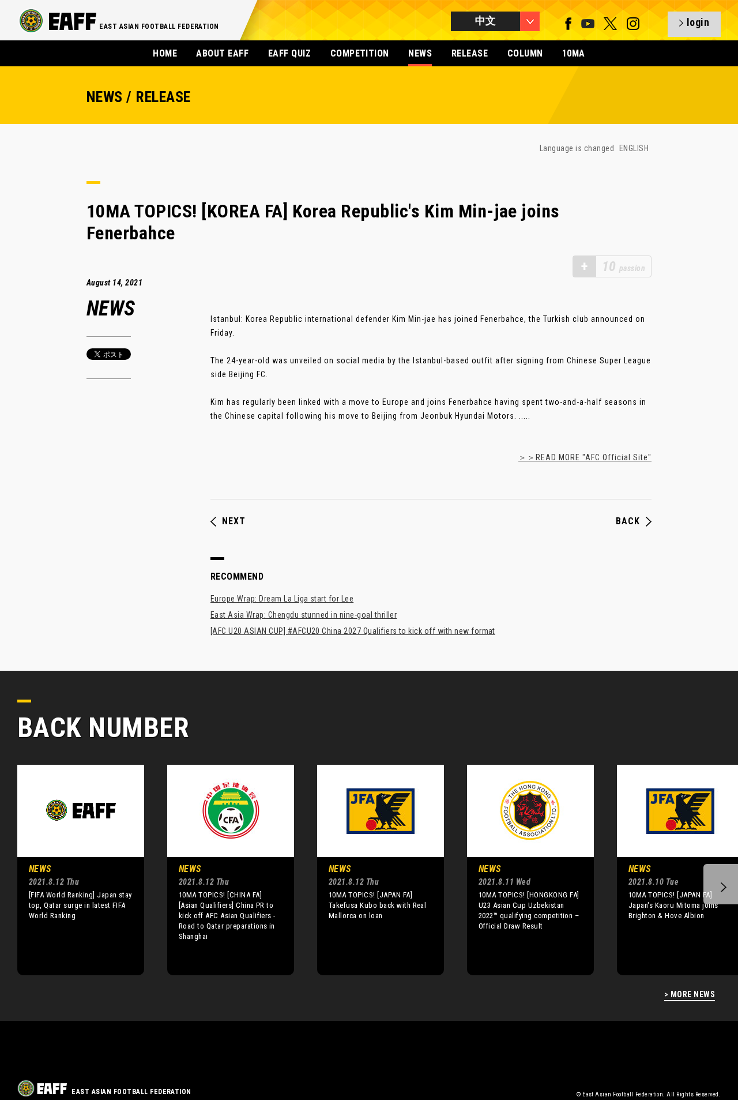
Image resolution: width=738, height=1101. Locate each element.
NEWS (420, 53)
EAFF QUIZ (289, 53)
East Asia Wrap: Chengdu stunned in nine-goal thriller (303, 614)
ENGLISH (634, 148)
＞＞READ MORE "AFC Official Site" (585, 457)
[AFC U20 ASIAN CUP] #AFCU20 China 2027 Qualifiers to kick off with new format (352, 631)
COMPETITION (359, 53)
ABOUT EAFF (222, 53)
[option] (72, 869)
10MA (573, 53)
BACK (628, 521)
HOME (165, 53)
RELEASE (469, 53)
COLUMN (525, 53)
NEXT (234, 521)
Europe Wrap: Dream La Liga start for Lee (281, 598)
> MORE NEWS (689, 994)
